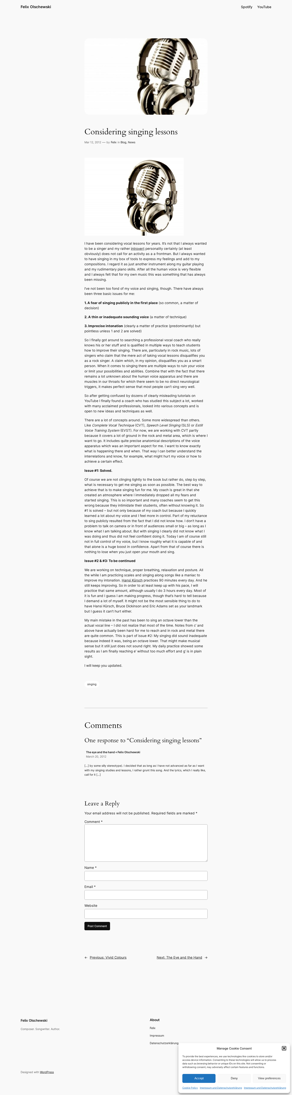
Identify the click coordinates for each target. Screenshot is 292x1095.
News (131, 142)
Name (90, 868)
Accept (199, 1078)
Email (90, 887)
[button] (284, 1048)
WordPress (47, 1072)
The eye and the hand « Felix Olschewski (113, 752)
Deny (234, 1078)
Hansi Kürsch (132, 580)
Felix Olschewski (36, 6)
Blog (123, 142)
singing (92, 684)
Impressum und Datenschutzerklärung (221, 1087)
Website (90, 906)
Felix (114, 142)
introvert (137, 249)
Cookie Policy (190, 1087)
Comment (93, 822)
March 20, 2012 (96, 756)
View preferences (269, 1078)
